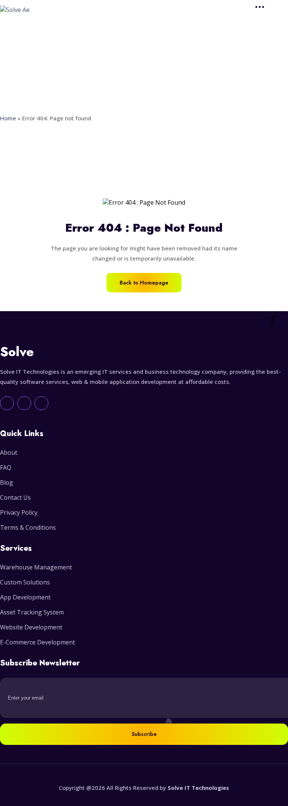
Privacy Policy (19, 512)
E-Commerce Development (37, 642)
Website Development (31, 627)
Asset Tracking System (32, 612)
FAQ (5, 467)
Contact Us (15, 497)
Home (8, 118)
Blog (6, 482)
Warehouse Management (36, 567)
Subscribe (144, 734)
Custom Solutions (25, 582)
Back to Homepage (144, 282)
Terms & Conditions (28, 527)
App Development (25, 597)
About (8, 452)
